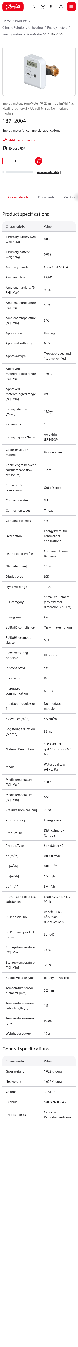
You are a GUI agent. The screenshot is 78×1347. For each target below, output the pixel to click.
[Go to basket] (42, 6)
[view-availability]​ (48, 172)
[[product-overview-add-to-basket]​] (38, 161)
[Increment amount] (24, 161)
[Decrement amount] (6, 161)
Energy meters (57, 27)
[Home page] (13, 6)
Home (6, 21)
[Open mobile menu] (71, 6)
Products (21, 21)
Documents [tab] (46, 197)
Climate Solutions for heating (22, 27)
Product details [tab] (17, 197)
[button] (51, 6)
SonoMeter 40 (36, 34)
